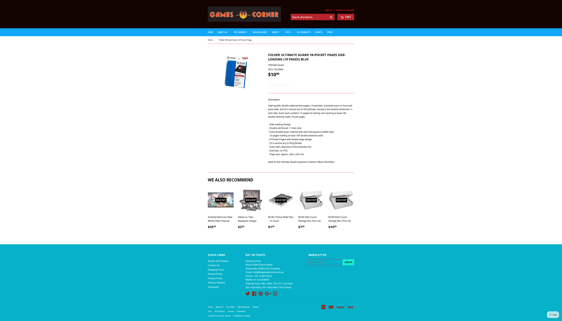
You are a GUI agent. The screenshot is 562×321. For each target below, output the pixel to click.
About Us (222, 32)
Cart (348, 16)
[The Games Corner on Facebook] (254, 294)
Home (210, 32)
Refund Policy (215, 274)
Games (275, 32)
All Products (303, 32)
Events (318, 32)
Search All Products (218, 261)
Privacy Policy (215, 278)
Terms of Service (216, 282)
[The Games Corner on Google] (268, 294)
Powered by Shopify (241, 315)
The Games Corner (223, 315)
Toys (287, 32)
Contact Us (213, 265)
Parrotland (241, 311)
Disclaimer (213, 287)
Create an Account (345, 10)
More (330, 32)
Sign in (328, 10)
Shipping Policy (216, 269)
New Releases (260, 32)
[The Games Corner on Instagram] (275, 294)
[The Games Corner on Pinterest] (260, 294)
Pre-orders (240, 32)
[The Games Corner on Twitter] (248, 294)
